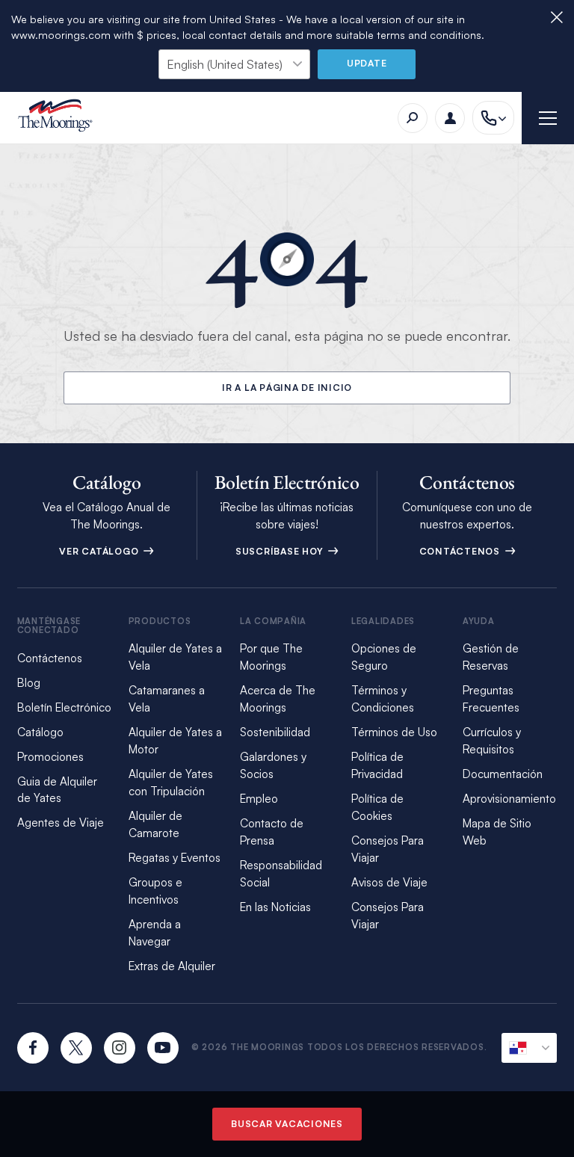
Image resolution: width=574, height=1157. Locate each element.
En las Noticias (275, 907)
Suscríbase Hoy (280, 551)
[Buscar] (413, 118)
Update (367, 63)
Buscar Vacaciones (287, 1123)
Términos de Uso (394, 732)
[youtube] (163, 1048)
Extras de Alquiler (172, 966)
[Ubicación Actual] (529, 1048)
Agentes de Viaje (60, 822)
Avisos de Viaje (389, 882)
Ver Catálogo (100, 551)
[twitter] (76, 1048)
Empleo (259, 799)
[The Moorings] (60, 118)
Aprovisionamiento (509, 799)
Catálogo (40, 732)
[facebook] (33, 1048)
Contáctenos (461, 551)
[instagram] (119, 1048)
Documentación (503, 774)
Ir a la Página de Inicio (287, 387)
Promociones (50, 757)
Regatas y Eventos (174, 858)
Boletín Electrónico (64, 707)
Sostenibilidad (275, 732)
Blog (28, 683)
